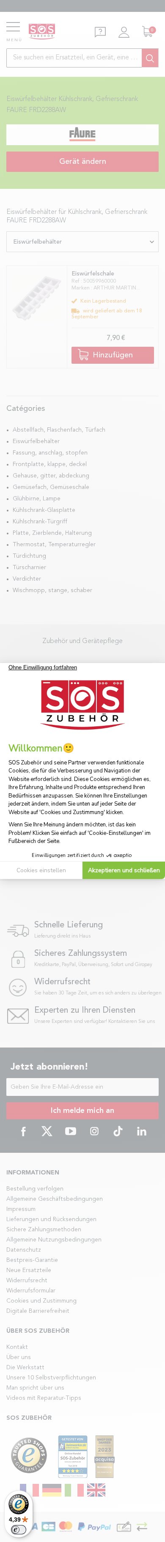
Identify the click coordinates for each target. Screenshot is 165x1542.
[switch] (18, 1529)
